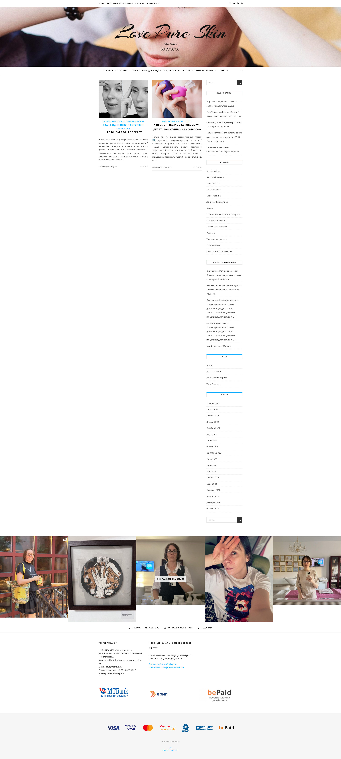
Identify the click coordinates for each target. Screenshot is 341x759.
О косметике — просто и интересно (223, 214)
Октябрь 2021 (213, 428)
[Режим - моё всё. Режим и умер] (239, 579)
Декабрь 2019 (213, 502)
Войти (209, 365)
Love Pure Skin (170, 32)
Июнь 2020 (211, 465)
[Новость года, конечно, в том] (102, 579)
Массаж (210, 208)
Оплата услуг (152, 3)
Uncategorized (213, 171)
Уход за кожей (118, 125)
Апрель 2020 (212, 477)
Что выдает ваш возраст (123, 132)
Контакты (224, 70)
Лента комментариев (216, 377)
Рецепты (210, 233)
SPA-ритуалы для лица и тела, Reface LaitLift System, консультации (173, 70)
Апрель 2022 (212, 415)
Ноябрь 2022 (212, 403)
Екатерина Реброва (109, 166)
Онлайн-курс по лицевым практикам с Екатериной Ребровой (223, 289)
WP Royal (176, 741)
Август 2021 (212, 434)
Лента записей (213, 371)
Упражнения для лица (217, 239)
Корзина (139, 3)
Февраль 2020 (213, 490)
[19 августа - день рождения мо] (34, 577)
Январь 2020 (212, 496)
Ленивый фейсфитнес (217, 201)
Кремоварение (213, 195)
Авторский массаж (215, 177)
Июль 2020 (211, 459)
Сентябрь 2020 (213, 452)
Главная (108, 70)
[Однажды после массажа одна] (307, 570)
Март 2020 (211, 483)
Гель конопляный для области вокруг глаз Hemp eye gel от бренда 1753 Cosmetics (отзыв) (224, 136)
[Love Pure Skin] (170, 728)
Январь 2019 (212, 508)
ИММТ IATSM (212, 183)
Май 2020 (211, 471)
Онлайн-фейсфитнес (114, 121)
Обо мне (123, 70)
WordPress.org (213, 384)
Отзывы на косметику (216, 226)
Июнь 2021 (211, 440)
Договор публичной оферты (162, 664)
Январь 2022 (212, 422)
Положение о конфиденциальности (166, 667)
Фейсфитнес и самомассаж (177, 121)
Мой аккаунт (105, 3)
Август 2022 (212, 409)
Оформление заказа (123, 3)
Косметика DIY (213, 189)
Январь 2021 (212, 446)
